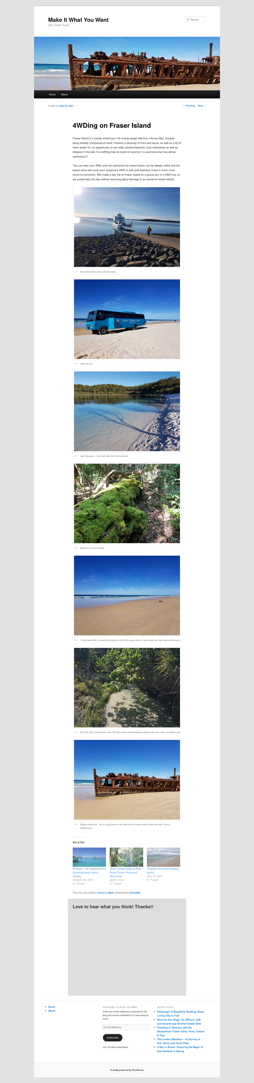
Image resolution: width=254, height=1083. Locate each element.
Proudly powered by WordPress (127, 1070)
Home (52, 94)
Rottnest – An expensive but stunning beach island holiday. (89, 872)
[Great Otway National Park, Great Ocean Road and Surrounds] (126, 857)
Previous (189, 105)
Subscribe (112, 1037)
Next (202, 105)
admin (111, 892)
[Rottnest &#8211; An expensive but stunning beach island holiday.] (89, 857)
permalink (135, 892)
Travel (101, 892)
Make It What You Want (78, 19)
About (64, 94)
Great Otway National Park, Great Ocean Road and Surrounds (126, 872)
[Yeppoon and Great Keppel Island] (163, 857)
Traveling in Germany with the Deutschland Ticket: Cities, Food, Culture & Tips (180, 1031)
